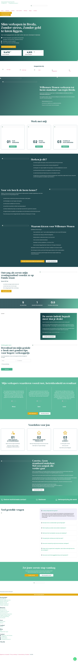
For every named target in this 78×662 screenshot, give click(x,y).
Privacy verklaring (13, 654)
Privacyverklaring (5, 364)
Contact (35, 10)
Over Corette (19, 10)
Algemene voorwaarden (4, 654)
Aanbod (12, 10)
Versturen (7, 369)
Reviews (25, 10)
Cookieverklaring (21, 654)
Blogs (30, 10)
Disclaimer (27, 654)
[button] (75, 659)
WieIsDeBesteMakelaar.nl (45, 94)
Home (2, 10)
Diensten (7, 10)
